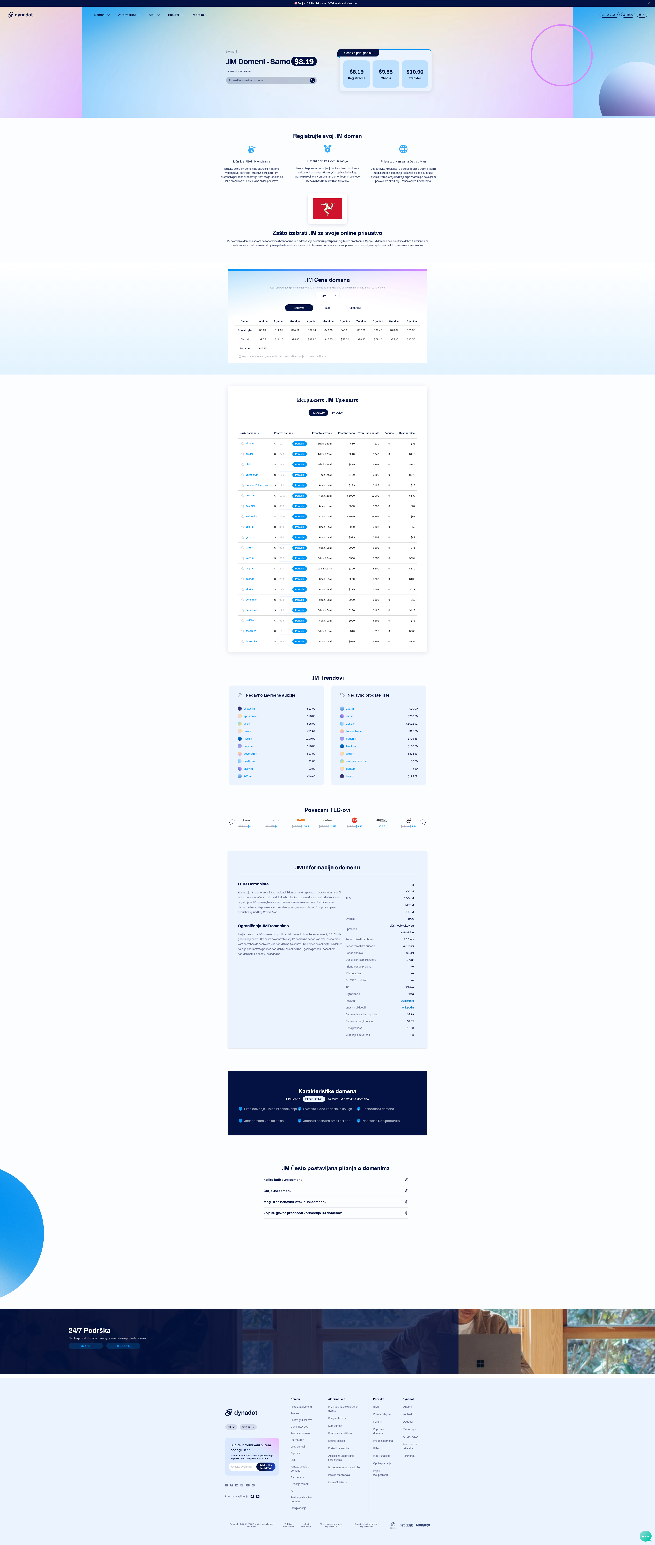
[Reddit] (253, 1485)
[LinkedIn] (236, 1485)
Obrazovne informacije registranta (331, 1525)
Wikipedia (408, 1007)
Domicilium (407, 1000)
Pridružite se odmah (266, 1467)
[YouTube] (248, 1485)
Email (87, 1345)
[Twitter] (242, 1485)
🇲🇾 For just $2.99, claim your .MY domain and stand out (326, 3)
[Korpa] (642, 15)
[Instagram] (231, 1485)
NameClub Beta (337, 1482)
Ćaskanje (125, 1345)
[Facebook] (226, 1485)
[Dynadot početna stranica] (20, 15)
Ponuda (299, 443)
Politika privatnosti (288, 1525)
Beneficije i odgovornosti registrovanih (367, 1525)
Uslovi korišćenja (306, 1525)
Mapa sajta (409, 1429)
